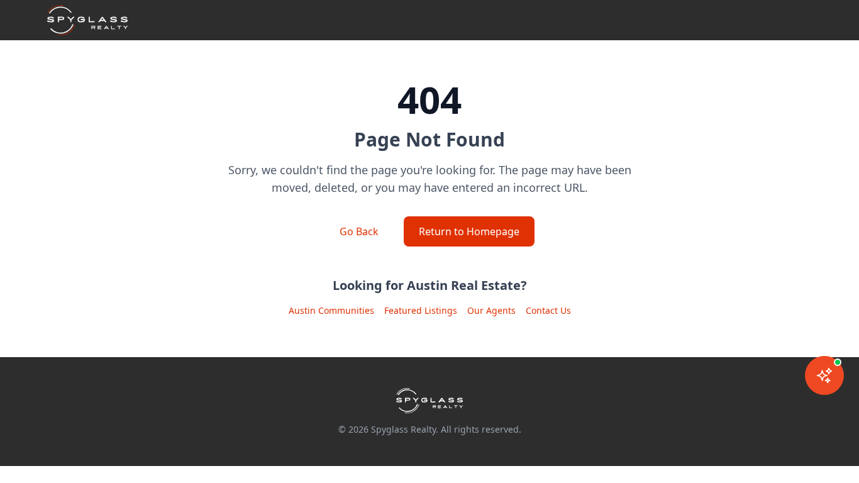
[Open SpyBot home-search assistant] (824, 375)
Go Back (359, 231)
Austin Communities (331, 310)
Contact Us (548, 310)
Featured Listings (420, 310)
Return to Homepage (469, 231)
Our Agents (491, 310)
